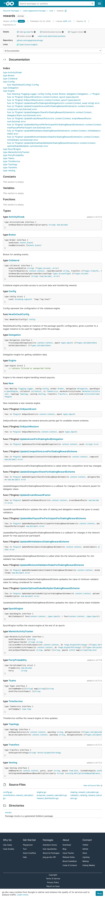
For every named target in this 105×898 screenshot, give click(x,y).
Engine (12, 360)
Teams (12, 680)
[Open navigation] (99, 3)
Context (40, 271)
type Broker (8, 75)
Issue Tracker (68, 853)
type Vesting (9, 170)
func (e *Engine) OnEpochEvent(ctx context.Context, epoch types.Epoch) (43, 97)
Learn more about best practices (51, 36)
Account (47, 268)
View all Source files (91, 785)
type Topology (10, 164)
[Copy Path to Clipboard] (66, 11)
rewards (60, 11)
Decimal (64, 225)
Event (29, 243)
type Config (9, 81)
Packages (48, 840)
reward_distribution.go (48, 798)
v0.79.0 (10, 21)
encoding (19, 299)
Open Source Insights (28, 44)
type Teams (8, 158)
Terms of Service (53, 878)
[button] (18, 32)
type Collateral (10, 78)
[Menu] (52, 51)
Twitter (85, 845)
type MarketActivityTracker (16, 152)
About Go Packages (51, 853)
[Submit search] (92, 3)
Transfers (62, 394)
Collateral (14, 260)
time (24, 709)
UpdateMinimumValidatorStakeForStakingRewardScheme (52, 565)
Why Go (7, 840)
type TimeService (11, 161)
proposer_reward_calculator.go (52, 795)
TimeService (52, 391)
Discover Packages (11, 11)
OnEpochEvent (28, 409)
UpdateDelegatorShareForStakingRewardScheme (47, 471)
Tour (25, 849)
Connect (87, 840)
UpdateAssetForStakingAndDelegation (41, 439)
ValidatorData (90, 343)
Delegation (15, 334)
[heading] (11, 4)
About (66, 840)
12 (81, 21)
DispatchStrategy (78, 645)
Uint (95, 650)
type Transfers (10, 167)
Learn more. (23, 894)
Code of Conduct (70, 865)
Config (12, 291)
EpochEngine (12, 391)
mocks (8, 812)
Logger (30, 389)
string (52, 225)
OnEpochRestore (29, 426)
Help (25, 857)
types (39, 268)
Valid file (26, 32)
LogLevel (28, 299)
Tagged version (77, 32)
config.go (7, 792)
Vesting (41, 394)
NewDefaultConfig (19, 314)
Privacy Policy (53, 882)
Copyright (53, 875)
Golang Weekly (88, 865)
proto (40, 753)
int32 (71, 650)
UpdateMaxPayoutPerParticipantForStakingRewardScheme (53, 518)
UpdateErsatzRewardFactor (35, 495)
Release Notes (69, 857)
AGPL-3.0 (67, 21)
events (23, 243)
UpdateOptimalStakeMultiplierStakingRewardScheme (50, 588)
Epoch (69, 343)
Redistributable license (52, 32)
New (11, 383)
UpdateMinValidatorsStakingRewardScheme (44, 541)
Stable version (25, 36)
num (58, 225)
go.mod (27, 32)
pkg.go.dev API (49, 857)
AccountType (64, 274)
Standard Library (50, 845)
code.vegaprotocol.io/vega (34, 11)
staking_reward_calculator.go (84, 792)
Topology (24, 394)
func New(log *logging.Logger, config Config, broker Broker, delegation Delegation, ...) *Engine (53, 94)
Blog (64, 849)
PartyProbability (18, 660)
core (51, 11)
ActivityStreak (16, 216)
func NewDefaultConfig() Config (23, 84)
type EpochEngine (12, 149)
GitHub (85, 849)
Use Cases (7, 845)
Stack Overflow (29, 853)
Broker (12, 234)
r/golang (86, 857)
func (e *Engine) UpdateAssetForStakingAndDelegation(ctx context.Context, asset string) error (53, 103)
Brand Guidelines (70, 861)
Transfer (95, 271)
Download (67, 845)
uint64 (100, 771)
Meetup (85, 861)
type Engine (9, 91)
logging (22, 389)
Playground (28, 845)
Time (29, 709)
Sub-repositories (50, 849)
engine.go (41, 792)
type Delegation (11, 87)
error (55, 268)
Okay (99, 893)
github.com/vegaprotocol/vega (30, 40)
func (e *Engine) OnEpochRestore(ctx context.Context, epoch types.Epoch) (44, 100)
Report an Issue (53, 886)
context (32, 271)
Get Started (29, 840)
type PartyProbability (13, 155)
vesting (69, 773)
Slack (84, 853)
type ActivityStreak (12, 72)
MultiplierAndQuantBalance (87, 773)
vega (67, 645)
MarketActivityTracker (21, 631)
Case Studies (8, 849)
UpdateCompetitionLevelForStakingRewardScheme (48, 451)
